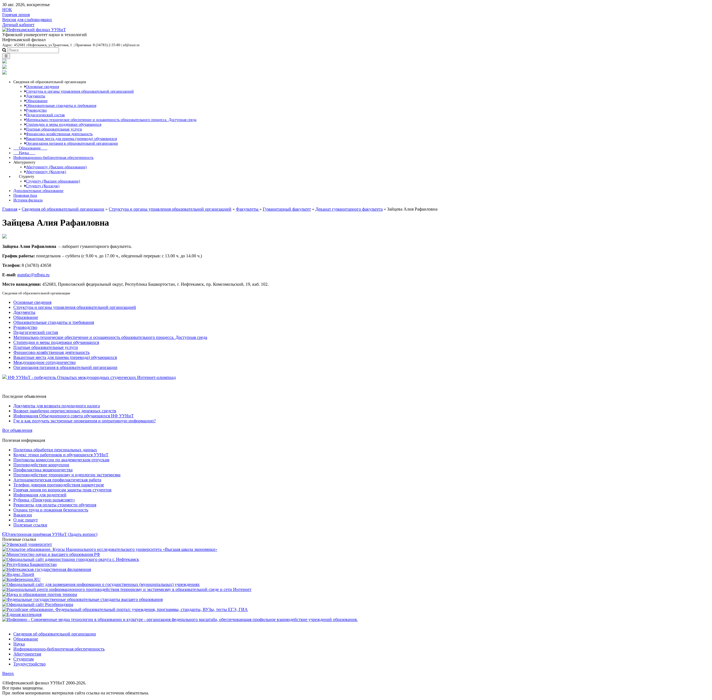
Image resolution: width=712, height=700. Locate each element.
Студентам (23, 659)
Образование (30, 148)
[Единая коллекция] (21, 614)
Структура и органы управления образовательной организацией (170, 209)
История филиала (28, 200)
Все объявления (17, 430)
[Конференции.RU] (21, 579)
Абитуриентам (27, 654)
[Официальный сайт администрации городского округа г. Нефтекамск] (70, 559)
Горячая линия (16, 14)
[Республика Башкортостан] (29, 564)
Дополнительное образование (38, 190)
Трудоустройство (29, 664)
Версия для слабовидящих (27, 19)
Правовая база (25, 195)
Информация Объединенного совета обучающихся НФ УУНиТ (73, 415)
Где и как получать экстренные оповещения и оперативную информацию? (84, 420)
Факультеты (247, 209)
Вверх (8, 673)
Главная (9, 209)
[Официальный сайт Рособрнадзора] (37, 604)
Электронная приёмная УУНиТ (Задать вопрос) (52, 534)
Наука (24, 153)
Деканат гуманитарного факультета (349, 209)
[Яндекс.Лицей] (18, 574)
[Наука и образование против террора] (39, 594)
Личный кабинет (18, 24)
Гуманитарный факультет (287, 209)
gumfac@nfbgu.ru (33, 274)
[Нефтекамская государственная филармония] (46, 569)
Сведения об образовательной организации (63, 209)
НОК (7, 9)
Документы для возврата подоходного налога (56, 405)
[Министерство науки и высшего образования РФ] (51, 554)
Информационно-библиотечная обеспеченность (53, 157)
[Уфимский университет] (27, 544)
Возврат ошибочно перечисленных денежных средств (64, 410)
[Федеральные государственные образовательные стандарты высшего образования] (82, 599)
